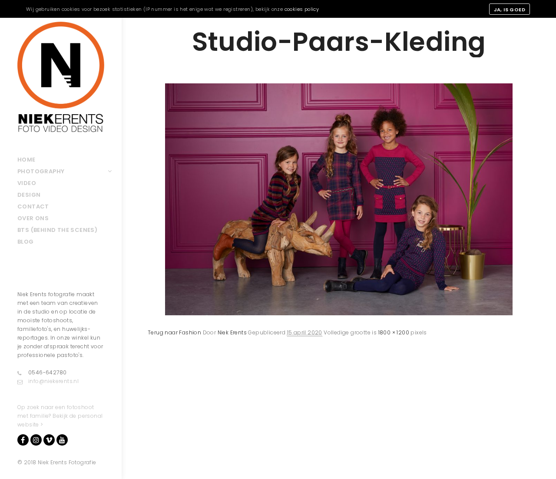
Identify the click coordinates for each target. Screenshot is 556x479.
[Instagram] (36, 440)
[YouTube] (62, 440)
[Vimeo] (49, 440)
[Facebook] (23, 440)
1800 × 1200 (393, 332)
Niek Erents (232, 332)
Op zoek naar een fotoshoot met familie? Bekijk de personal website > (60, 415)
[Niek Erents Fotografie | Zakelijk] (60, 77)
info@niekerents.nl (53, 381)
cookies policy (302, 9)
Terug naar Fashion (174, 332)
